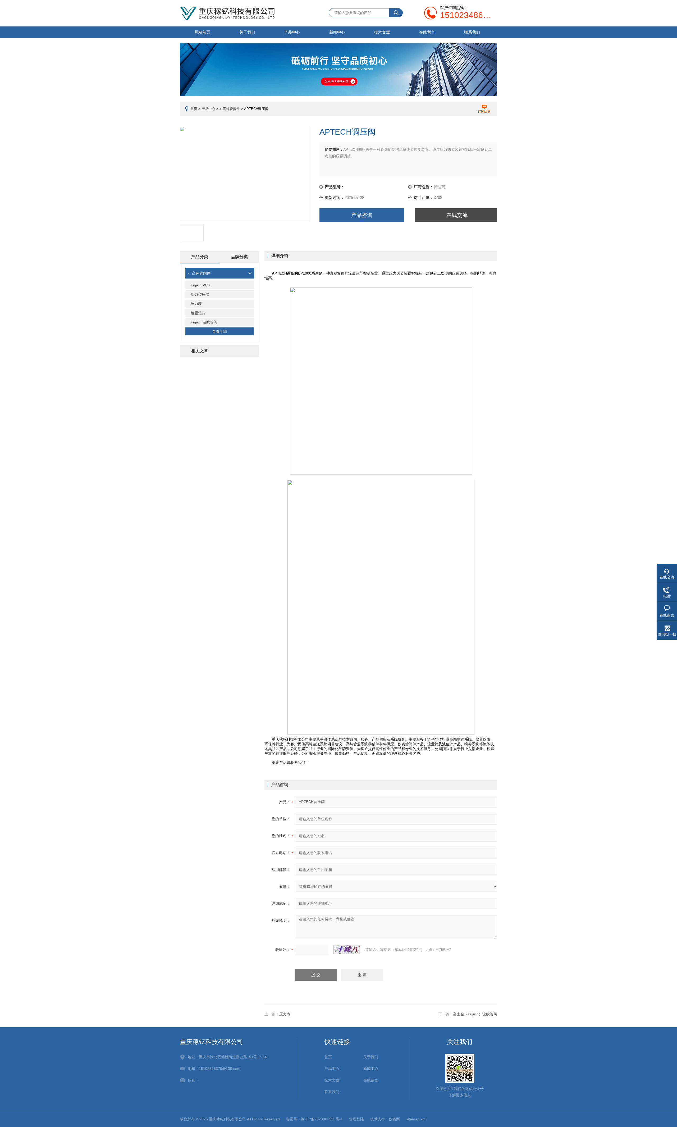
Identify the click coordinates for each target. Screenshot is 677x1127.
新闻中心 (337, 32)
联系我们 (472, 32)
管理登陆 (356, 1119)
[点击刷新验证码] (346, 949)
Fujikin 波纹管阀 (204, 322)
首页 (193, 109)
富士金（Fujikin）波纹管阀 (475, 1014)
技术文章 (382, 32)
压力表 (196, 304)
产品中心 (292, 32)
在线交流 (457, 215)
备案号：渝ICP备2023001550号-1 (314, 1119)
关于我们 (247, 32)
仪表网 (394, 1119)
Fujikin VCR (200, 285)
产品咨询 (361, 215)
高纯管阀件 (231, 109)
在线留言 (427, 32)
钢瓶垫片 (198, 313)
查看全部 (219, 331)
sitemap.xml (416, 1119)
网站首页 (202, 32)
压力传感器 (200, 294)
